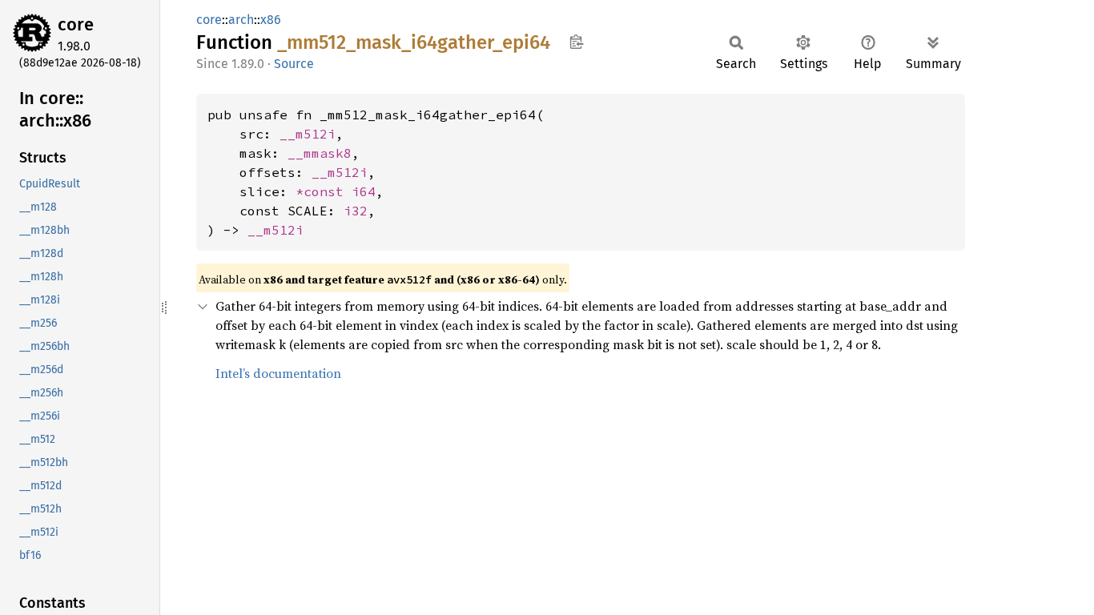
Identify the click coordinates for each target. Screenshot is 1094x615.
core (76, 24)
